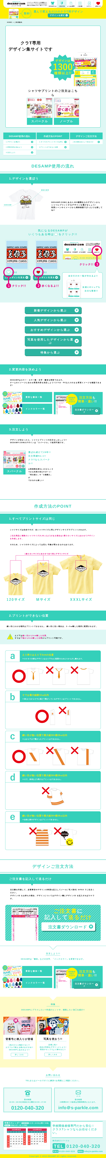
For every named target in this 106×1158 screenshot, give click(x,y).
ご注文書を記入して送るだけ (83, 142)
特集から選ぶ (50, 352)
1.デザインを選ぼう (13, 142)
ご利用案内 (18, 22)
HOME (9, 22)
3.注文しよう (11, 152)
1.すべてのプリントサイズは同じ (51, 142)
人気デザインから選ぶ (50, 320)
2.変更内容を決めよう (14, 147)
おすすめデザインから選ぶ (50, 329)
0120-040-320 (27, 1108)
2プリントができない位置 (48, 147)
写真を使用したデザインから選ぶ (50, 341)
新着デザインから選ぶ (50, 310)
